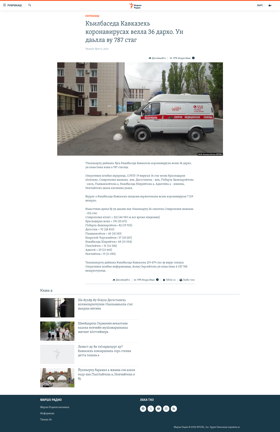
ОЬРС (260, 5)
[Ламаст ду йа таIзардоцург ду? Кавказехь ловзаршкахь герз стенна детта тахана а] (57, 354)
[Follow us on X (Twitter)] (151, 409)
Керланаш (92, 16)
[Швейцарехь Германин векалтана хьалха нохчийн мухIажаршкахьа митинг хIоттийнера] (57, 331)
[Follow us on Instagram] (166, 409)
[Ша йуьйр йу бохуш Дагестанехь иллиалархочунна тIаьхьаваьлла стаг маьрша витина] (57, 307)
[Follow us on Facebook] (143, 409)
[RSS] (174, 409)
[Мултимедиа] (270, 5)
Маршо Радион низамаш (54, 407)
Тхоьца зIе (46, 420)
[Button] (157, 58)
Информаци (47, 413)
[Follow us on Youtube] (158, 409)
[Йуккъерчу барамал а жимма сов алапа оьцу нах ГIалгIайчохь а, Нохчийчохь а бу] (57, 377)
